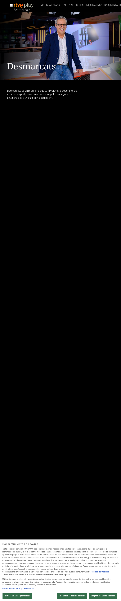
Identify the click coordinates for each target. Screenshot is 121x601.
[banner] (27, 5)
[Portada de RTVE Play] (24, 5)
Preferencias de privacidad (17, 596)
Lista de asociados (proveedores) (18, 588)
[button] (10, 5)
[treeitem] (50, 5)
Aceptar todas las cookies (102, 596)
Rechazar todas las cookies (72, 596)
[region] (60, 570)
